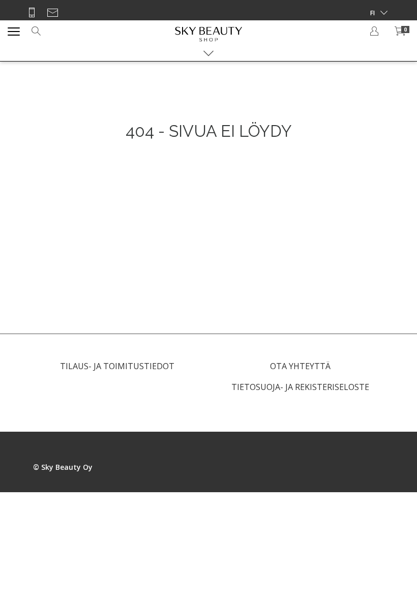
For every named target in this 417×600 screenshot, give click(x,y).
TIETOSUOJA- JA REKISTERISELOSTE (300, 387)
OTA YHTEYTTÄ (300, 366)
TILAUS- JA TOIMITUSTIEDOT (117, 366)
